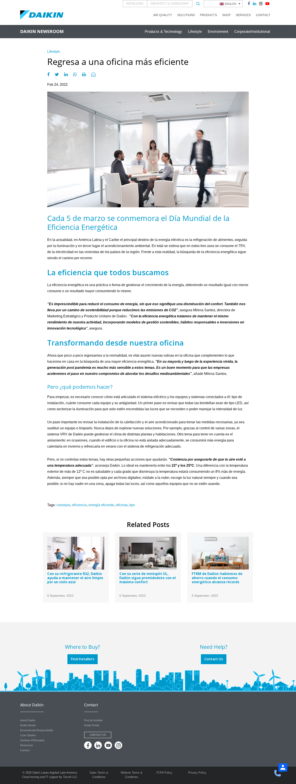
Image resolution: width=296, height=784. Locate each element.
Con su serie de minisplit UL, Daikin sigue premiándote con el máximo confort (147, 577)
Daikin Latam (41, 15)
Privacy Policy (197, 772)
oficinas (122, 505)
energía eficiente (101, 505)
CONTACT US (98, 735)
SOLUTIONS (186, 15)
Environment (218, 32)
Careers (25, 750)
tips (132, 505)
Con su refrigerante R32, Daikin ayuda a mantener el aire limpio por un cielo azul (75, 577)
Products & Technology (163, 32)
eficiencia (79, 505)
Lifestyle (195, 32)
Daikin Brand (28, 725)
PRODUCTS (208, 15)
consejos (63, 505)
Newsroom (26, 745)
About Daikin (27, 720)
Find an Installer (93, 720)
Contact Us (213, 659)
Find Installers (82, 659)
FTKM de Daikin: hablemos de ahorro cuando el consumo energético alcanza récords (217, 577)
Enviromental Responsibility (36, 730)
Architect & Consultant (170, 3)
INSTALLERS (134, 3)
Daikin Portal (91, 725)
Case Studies (28, 735)
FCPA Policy (164, 772)
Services (243, 15)
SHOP (226, 15)
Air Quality (162, 15)
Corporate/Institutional (252, 32)
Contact (263, 15)
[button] (223, 3)
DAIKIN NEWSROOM (42, 31)
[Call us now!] (281, 770)
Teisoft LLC (70, 777)
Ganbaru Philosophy (32, 740)
